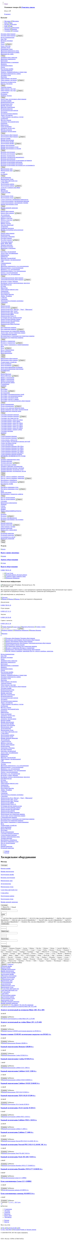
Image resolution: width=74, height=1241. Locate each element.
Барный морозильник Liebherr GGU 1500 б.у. (19, 1071)
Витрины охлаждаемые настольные (12, 163)
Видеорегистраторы (7, 246)
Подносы (3, 514)
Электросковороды (6, 70)
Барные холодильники (8, 145)
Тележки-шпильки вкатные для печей (12, 468)
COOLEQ (25, 950)
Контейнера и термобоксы (9, 480)
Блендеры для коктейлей (8, 251)
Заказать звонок (31, 1229)
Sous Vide (4, 39)
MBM (5, 955)
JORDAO (26, 953)
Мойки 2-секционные (7, 381)
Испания (32, 959)
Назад (6, 4)
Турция (41, 961)
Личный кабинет (21, 575)
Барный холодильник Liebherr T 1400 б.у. (17, 1132)
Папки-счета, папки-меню (9, 530)
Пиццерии (7, 27)
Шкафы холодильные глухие (9, 147)
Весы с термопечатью (7, 350)
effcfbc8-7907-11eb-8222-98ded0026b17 (60, 922)
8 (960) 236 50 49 (6, 617)
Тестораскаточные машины (9, 113)
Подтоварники (5, 393)
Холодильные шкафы (7, 141)
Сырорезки (4, 299)
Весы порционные (6, 353)
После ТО (6, 907)
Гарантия (7, 1212)
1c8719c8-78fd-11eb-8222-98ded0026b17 (15, 918)
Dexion (59, 950)
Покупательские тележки (8, 464)
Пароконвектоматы (7, 65)
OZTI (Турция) (31, 955)
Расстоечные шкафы (7, 69)
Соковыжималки (6, 263)
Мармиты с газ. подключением (10, 269)
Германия (11, 959)
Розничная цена (5, 909)
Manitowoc (68, 953)
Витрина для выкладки (8, 155)
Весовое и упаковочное (8, 341)
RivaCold (47, 955)
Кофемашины (5, 255)
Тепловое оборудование (8, 34)
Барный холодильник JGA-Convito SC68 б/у (18, 1108)
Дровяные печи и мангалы (9, 57)
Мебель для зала (6, 223)
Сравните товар (21, 576)
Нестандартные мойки (8, 382)
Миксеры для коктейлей (8, 258)
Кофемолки (4, 256)
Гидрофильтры (5, 370)
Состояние (4, 905)
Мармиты (4, 64)
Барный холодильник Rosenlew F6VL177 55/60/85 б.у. (22, 1169)
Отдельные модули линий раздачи (11, 317)
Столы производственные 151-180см (12, 451)
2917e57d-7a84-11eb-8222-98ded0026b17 (42, 918)
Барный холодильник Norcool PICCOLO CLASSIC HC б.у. (24, 1144)
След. (19, 1202)
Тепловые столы (6, 75)
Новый (14, 907)
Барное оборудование (7, 211)
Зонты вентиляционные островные (11, 367)
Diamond (66, 950)
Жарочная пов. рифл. (7, 54)
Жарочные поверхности (8, 59)
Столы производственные (9, 436)
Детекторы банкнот (7, 242)
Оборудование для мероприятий (11, 260)
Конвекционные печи (7, 102)
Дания (25, 959)
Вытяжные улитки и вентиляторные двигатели (15, 283)
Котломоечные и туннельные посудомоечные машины (17, 336)
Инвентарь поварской (7, 538)
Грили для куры (5, 46)
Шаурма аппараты (6, 130)
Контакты (7, 1214)
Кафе (6, 26)
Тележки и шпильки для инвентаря (11, 466)
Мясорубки (4, 288)
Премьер (21, 961)
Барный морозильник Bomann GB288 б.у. (17, 1047)
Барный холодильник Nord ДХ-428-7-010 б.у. (18, 1157)
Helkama (62, 952)
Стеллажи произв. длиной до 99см (11, 429)
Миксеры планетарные (8, 107)
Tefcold (26, 957)
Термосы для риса (6, 95)
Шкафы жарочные (6, 105)
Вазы (2, 491)
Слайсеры (4, 297)
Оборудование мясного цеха (9, 289)
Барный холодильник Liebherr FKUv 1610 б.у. (19, 1120)
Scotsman (60, 955)
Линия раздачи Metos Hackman (10, 324)
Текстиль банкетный (7, 225)
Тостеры (3, 264)
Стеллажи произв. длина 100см (10, 421)
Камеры (3, 189)
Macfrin (60, 953)
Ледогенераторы (6, 177)
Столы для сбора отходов (8, 443)
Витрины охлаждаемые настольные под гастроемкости (18, 165)
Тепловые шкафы (6, 100)
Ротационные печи (6, 104)
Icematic (13, 953)
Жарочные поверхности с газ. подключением (15, 266)
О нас (11, 573)
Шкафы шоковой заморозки (9, 208)
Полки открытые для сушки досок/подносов (14, 409)
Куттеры (3, 286)
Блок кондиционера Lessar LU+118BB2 (16, 1181)
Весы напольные (6, 351)
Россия (28, 961)
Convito (10, 950)
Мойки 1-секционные (7, 379)
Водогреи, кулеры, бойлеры (9, 281)
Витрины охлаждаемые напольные (11, 162)
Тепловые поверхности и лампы (11, 73)
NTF (22, 955)
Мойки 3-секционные (7, 377)
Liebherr (40, 953)
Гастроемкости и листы (8, 537)
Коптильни (4, 60)
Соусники (4, 501)
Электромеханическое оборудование (12, 278)
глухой (3, 172)
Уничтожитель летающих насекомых (12, 301)
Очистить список (28, 7)
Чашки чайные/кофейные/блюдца (11, 511)
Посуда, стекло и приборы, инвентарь (12, 476)
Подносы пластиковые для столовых (12, 519)
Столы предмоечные (7, 444)
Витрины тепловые (7, 40)
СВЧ (2, 261)
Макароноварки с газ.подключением (12, 268)
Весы (2, 346)
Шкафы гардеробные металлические (12, 230)
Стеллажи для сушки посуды (9, 418)
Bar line (38, 948)
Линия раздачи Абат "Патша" (10, 312)
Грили (3, 42)
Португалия (12, 961)
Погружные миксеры (7, 294)
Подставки (4, 389)
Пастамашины (5, 292)
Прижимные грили (7, 49)
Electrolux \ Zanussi (12, 952)
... (13, 1202)
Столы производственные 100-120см (12, 446)
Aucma (25, 948)
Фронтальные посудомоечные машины (13, 331)
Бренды (6, 1222)
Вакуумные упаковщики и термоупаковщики (15, 344)
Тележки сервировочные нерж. (10, 459)
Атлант (66, 957)
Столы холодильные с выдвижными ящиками (15, 201)
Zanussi (59, 957)
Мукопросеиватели (7, 109)
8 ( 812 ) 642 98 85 (6, 1229)
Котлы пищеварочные (7, 37)
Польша (53, 959)
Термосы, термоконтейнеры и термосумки (14, 72)
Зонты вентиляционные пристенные (12, 369)
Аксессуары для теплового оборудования (13, 99)
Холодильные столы (7, 196)
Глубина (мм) (5, 923)
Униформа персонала (7, 228)
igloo (19, 953)
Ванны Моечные (6, 374)
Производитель (5, 946)
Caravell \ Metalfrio (62, 948)
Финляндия (57, 961)
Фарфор (3, 509)
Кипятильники (5, 235)
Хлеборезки (4, 118)
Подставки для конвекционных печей (12, 394)
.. (1, 916)
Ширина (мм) (4, 931)
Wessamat (52, 957)
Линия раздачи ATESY (8, 322)
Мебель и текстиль (6, 218)
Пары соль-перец (6, 492)
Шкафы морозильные (7, 140)
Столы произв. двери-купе (9, 440)
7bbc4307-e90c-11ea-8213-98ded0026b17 (51, 920)
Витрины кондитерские (8, 159)
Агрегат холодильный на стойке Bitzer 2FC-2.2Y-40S (21, 1022)
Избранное (15, 578)
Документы (7, 1217)
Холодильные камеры (7, 184)
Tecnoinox (18, 957)
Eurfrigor (22, 952)
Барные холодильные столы (9, 204)
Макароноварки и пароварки (10, 62)
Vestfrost (44, 957)
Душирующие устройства (9, 362)
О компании (8, 1209)
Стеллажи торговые (7, 431)
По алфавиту (15, 1005)
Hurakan (5, 953)
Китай (47, 959)
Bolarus (45, 948)
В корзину (7, 14)
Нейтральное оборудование (9, 358)
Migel (17, 955)
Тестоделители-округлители (9, 110)
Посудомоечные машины (8, 327)
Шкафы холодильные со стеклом (11, 148)
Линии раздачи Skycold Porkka (10, 321)
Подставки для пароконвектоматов (11, 396)
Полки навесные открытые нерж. (11, 411)
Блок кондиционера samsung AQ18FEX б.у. (18, 1193)
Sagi (53, 955)
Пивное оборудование (7, 233)
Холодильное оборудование (9, 135)
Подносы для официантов (9, 518)
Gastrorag (55, 952)
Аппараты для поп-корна (8, 131)
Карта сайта (8, 1215)
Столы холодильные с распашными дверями (14, 202)
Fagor (38, 952)
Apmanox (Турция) (15, 948)
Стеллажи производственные (10, 414)
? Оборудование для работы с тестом (12, 117)
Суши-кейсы (5, 182)
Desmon (52, 950)
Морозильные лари (7, 169)
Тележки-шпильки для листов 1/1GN (12, 469)
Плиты (3, 67)
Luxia (54, 953)
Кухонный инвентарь (7, 533)
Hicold (69, 952)
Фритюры (4, 77)
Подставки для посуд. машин (10, 399)
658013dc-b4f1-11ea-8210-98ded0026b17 (24, 920)
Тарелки (3, 507)
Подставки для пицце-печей (9, 397)
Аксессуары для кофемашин (9, 253)
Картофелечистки (6, 284)
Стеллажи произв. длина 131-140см (12, 426)
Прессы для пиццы (6, 83)
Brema (52, 948)
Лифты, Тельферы (6, 296)
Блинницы (4, 123)
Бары (6, 23)
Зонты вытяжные (6, 363)
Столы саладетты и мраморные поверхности (14, 199)
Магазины (7, 21)
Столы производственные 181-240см (12, 453)
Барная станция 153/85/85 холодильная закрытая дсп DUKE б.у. (26, 1034)
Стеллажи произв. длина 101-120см (12, 423)
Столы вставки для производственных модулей (15, 441)
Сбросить (10, 964)
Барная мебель (5, 222)
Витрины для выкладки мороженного (12, 157)
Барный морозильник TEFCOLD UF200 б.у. (18, 1095)
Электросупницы (6, 87)
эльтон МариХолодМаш (14, 962)
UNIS (32, 957)
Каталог (6, 852)
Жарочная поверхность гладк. (10, 50)
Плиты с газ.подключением (9, 272)
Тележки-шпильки (6, 461)
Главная (6, 851)
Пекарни (7, 29)
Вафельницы (5, 125)
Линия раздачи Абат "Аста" (9, 311)
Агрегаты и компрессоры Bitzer (10, 187)
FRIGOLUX (46, 952)
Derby (45, 950)
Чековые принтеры (6, 245)
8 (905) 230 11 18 (6, 623)
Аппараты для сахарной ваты (10, 121)
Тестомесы (4, 112)
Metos (11, 955)
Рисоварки (4, 94)
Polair (40, 955)
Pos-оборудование (6, 238)
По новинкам (29, 1005)
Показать (3, 964)
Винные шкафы (5, 138)
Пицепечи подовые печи (8, 82)
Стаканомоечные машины (9, 334)
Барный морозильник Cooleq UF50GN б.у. (17, 1059)
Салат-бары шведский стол (9, 181)
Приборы (3, 504)
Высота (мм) (4, 938)
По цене (22, 1005)
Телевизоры (4, 226)
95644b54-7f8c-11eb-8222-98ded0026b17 (33, 922)
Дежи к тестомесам (7, 115)
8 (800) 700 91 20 (6, 570)
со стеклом (4, 174)
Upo (38, 957)
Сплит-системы (5, 192)
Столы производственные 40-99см (11, 454)
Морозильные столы (7, 179)
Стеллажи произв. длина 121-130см (12, 424)
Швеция (66, 961)
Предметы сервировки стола (9, 487)
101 (16, 1202)
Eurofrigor (30, 952)
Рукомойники (5, 384)
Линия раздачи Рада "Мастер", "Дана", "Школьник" (17, 309)
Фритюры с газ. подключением (10, 274)
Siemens (67, 955)
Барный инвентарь (6, 523)
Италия (40, 959)
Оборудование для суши (8, 89)
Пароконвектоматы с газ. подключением (13, 271)
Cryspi (33, 950)
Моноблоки (4, 191)
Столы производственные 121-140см (12, 448)
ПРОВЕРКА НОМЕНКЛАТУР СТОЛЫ (13, 456)
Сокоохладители (6, 216)
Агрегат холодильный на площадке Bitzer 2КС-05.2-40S (22, 1010)
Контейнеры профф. (7, 483)
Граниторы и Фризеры (8, 236)
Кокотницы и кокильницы (9, 503)
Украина (49, 961)
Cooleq (17, 950)
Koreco (33, 953)
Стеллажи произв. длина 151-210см (12, 420)
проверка (3, 385)
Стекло (3, 506)
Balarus (32, 948)
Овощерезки (4, 291)
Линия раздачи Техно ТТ (8, 316)
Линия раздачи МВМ (7, 314)
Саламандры (4, 92)
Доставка (7, 1210)
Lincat (48, 953)
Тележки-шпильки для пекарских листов (13, 471)
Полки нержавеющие (7, 404)
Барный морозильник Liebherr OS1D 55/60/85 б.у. (20, 1083)
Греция (18, 959)
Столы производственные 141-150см (12, 449)
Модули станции (6, 120)
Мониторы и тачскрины (8, 248)
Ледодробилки (5, 215)
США (35, 961)
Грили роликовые (6, 126)
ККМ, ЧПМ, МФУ (6, 243)
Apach (5, 948)
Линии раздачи (5, 306)
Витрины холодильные (8, 152)
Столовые (7, 31)
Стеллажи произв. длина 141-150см (12, 428)
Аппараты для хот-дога (8, 128)
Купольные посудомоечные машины (12, 337)
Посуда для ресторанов (8, 497)
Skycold (10, 957)
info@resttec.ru (21, 1229)
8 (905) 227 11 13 (6, 611)
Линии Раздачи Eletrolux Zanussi (10, 319)
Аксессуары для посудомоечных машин (13, 332)
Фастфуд (7, 24)
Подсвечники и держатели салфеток (12, 494)
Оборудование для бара (8, 526)
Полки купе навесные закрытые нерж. (12, 408)
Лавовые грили (5, 47)
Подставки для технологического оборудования (15, 401)
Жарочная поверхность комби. (10, 52)
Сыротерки (4, 302)
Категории (4, 865)
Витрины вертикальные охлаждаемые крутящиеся (16, 160)
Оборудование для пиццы (9, 78)
